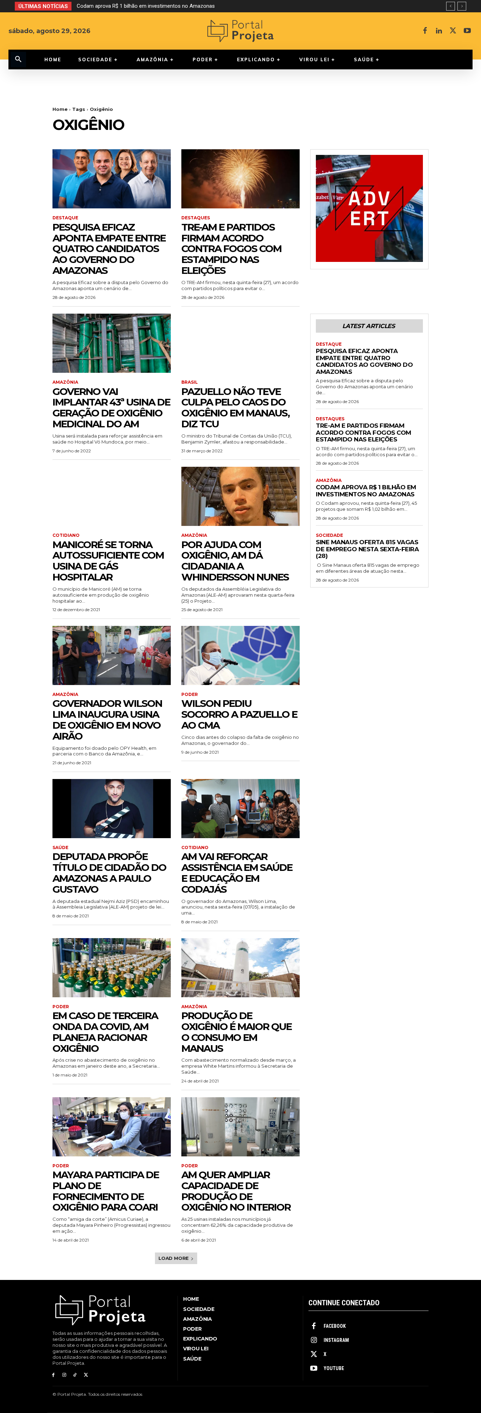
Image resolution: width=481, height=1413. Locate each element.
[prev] (450, 6)
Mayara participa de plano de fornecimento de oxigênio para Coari (105, 1191)
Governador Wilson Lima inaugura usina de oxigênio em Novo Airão (107, 719)
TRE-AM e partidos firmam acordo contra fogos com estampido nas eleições (231, 248)
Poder (189, 694)
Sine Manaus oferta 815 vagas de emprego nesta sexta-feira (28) (152, 6)
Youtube (334, 1368)
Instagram (336, 1340)
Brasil (189, 382)
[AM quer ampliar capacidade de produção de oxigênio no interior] (240, 1126)
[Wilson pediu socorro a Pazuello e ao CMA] (240, 655)
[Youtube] (467, 31)
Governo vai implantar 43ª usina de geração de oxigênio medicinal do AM (111, 407)
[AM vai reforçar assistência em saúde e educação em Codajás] (240, 808)
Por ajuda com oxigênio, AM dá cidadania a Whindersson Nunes (235, 561)
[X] (453, 31)
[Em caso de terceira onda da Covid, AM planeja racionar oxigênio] (111, 967)
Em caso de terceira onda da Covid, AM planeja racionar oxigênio (105, 1032)
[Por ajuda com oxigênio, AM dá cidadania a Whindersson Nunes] (240, 496)
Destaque (65, 217)
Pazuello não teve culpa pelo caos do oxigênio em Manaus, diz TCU (235, 407)
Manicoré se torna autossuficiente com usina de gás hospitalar (108, 561)
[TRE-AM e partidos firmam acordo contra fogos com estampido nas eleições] (240, 178)
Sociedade (329, 535)
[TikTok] (75, 1375)
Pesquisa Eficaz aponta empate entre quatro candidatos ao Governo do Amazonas (108, 248)
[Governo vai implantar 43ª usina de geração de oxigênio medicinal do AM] (111, 343)
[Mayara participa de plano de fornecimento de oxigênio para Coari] (111, 1126)
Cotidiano (66, 535)
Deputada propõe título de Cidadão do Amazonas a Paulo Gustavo (109, 872)
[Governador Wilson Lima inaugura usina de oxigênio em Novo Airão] (111, 655)
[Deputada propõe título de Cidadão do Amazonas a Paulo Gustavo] (111, 808)
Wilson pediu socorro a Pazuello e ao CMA (239, 714)
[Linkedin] (439, 31)
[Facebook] (425, 31)
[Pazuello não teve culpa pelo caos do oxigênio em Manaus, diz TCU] (240, 343)
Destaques (195, 217)
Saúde (60, 847)
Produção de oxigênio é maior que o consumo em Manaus (236, 1032)
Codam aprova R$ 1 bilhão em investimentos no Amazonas (366, 491)
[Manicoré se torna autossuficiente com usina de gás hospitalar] (111, 496)
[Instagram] (64, 1375)
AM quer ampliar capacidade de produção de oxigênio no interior (236, 1191)
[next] (461, 6)
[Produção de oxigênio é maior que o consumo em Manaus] (240, 967)
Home (60, 109)
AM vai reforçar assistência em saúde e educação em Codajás (236, 872)
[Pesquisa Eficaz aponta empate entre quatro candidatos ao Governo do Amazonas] (111, 178)
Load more (173, 1258)
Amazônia (65, 382)
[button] (18, 59)
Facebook (335, 1326)
